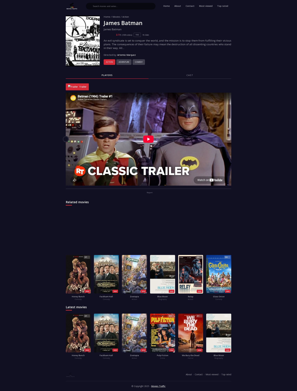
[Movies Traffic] (72, 6)
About (177, 5)
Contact (190, 5)
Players (107, 75)
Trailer (82, 86)
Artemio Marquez (126, 54)
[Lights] (66, 139)
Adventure (124, 62)
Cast (190, 75)
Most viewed (206, 5)
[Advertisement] (148, 231)
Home (166, 5)
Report (149, 192)
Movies (116, 16)
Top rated (222, 5)
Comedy (139, 62)
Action (125, 16)
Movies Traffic (158, 386)
